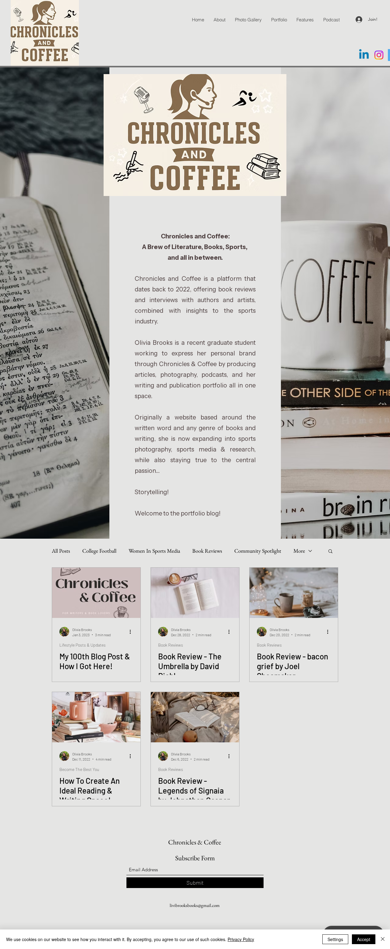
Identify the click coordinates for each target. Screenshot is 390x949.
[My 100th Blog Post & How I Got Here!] (96, 593)
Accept (363, 939)
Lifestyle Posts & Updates (82, 645)
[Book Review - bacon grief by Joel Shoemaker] (294, 593)
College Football (99, 551)
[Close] (382, 939)
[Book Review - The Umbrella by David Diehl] (195, 593)
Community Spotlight (257, 551)
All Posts (61, 551)
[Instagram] (379, 55)
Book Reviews (207, 551)
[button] (330, 551)
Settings (335, 939)
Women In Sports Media (154, 551)
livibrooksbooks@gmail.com (195, 905)
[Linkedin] (364, 55)
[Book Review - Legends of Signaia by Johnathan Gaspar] (195, 717)
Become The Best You (79, 769)
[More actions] (132, 631)
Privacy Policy (241, 939)
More (299, 551)
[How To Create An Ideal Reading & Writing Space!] (96, 717)
